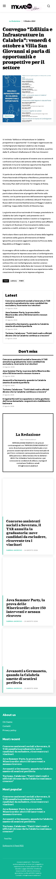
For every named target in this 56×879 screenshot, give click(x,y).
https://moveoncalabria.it (28, 439)
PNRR (21, 281)
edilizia (14, 281)
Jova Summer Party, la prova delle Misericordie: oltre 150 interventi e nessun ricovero (26, 314)
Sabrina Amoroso (14, 550)
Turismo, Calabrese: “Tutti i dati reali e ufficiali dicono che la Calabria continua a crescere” (28, 334)
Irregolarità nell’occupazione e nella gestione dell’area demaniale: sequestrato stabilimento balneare (26, 401)
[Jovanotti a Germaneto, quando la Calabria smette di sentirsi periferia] (28, 647)
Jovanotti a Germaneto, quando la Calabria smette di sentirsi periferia (27, 325)
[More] (50, 131)
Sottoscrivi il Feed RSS (13, 845)
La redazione (14, 21)
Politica (9, 116)
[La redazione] (6, 21)
